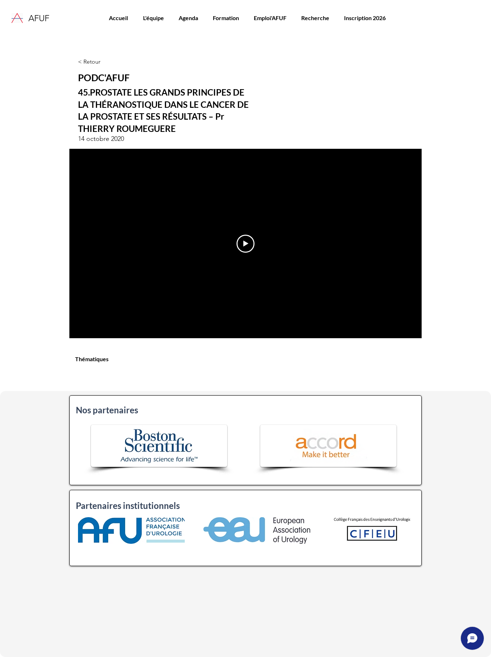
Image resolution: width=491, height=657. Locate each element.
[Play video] (245, 244)
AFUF (38, 18)
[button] (225, 18)
